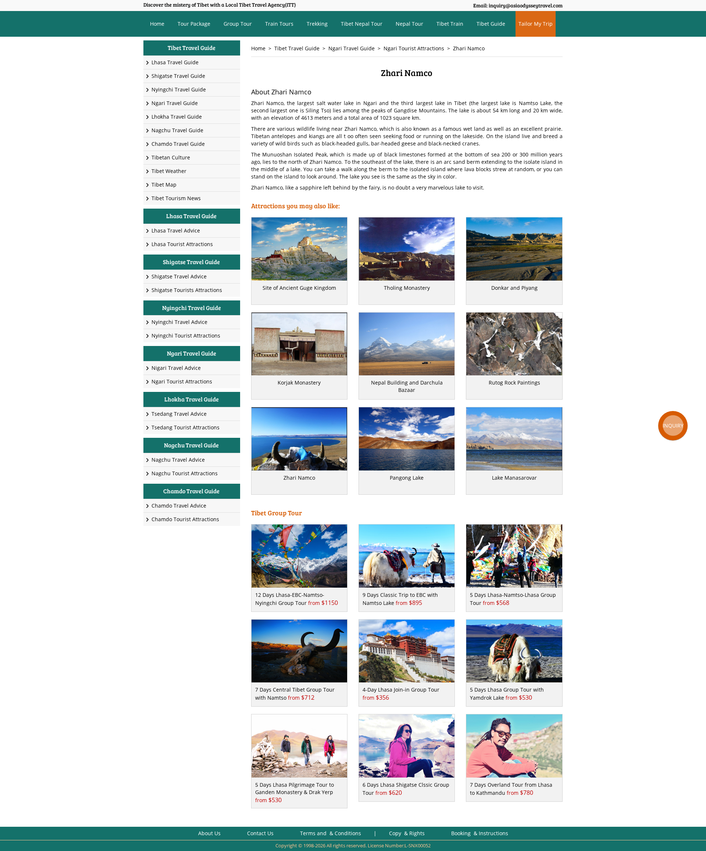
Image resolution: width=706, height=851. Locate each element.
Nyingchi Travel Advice (179, 321)
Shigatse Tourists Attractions (186, 289)
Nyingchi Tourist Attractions (185, 335)
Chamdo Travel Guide (178, 143)
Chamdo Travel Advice (178, 505)
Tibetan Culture (170, 157)
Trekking (317, 23)
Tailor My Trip (535, 23)
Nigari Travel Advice (176, 367)
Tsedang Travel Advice (179, 413)
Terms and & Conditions (330, 833)
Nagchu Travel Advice (178, 459)
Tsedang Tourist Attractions (185, 427)
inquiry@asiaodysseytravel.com (526, 5)
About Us (209, 833)
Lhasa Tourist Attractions (182, 244)
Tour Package (194, 23)
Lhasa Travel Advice (175, 230)
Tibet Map (163, 184)
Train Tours (279, 23)
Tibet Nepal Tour (361, 23)
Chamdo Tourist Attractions (185, 519)
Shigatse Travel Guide (178, 75)
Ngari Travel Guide (351, 48)
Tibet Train (449, 23)
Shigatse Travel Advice (179, 276)
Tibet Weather (168, 170)
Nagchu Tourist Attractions (184, 473)
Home (157, 23)
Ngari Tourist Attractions (414, 48)
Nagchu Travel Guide (177, 130)
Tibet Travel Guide (297, 48)
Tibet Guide (491, 23)
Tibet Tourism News (176, 198)
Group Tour (238, 23)
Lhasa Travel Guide (175, 62)
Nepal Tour (409, 23)
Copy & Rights (407, 833)
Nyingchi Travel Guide (178, 89)
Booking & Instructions (479, 833)
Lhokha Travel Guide (176, 116)
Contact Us (260, 833)
